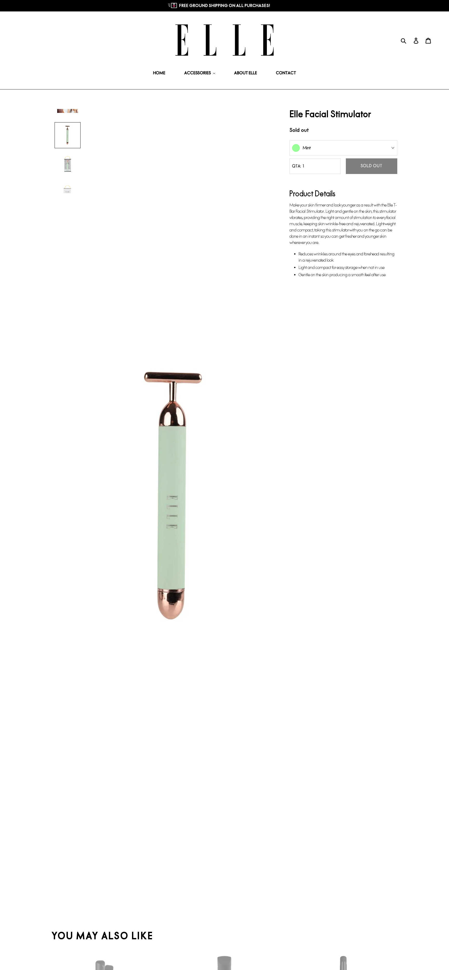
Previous (47, 497)
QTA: (296, 166)
